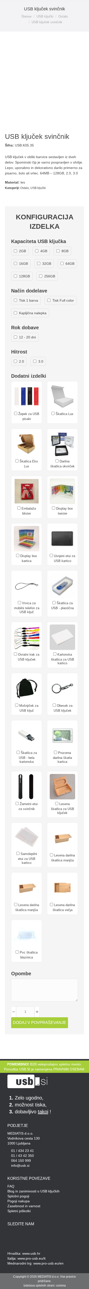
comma (61, 1285)
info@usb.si (20, 1165)
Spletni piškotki (19, 1211)
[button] (10, 8)
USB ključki (38, 188)
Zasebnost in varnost (23, 1206)
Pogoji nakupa (18, 1201)
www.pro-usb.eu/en (48, 1263)
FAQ (10, 1186)
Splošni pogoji (18, 1196)
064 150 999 (21, 1161)
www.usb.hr (31, 1253)
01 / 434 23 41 (22, 1151)
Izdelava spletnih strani (38, 1285)
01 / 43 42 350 (22, 1156)
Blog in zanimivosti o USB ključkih (33, 1191)
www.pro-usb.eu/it (31, 1258)
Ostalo (24, 188)
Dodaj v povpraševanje (39, 1022)
